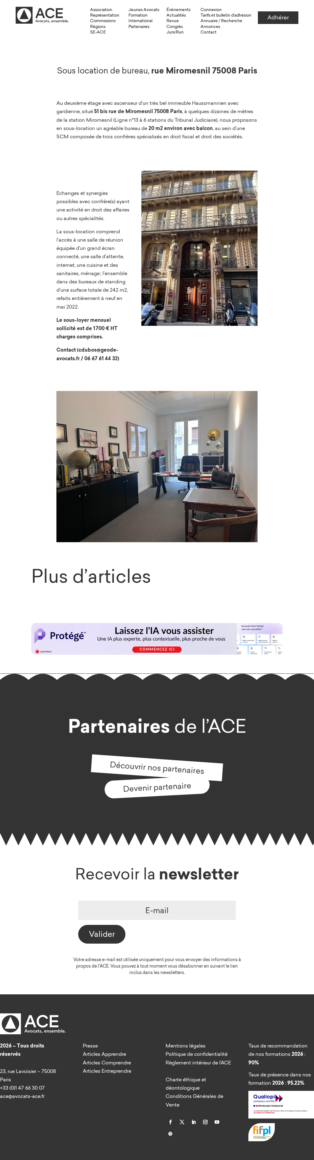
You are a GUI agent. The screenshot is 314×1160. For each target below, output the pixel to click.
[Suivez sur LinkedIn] (193, 1122)
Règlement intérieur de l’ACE (198, 1062)
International (140, 20)
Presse (90, 1045)
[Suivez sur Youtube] (216, 1122)
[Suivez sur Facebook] (170, 1122)
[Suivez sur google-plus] (170, 1133)
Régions (97, 26)
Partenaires (138, 26)
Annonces (210, 26)
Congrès (175, 26)
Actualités (176, 15)
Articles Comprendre (107, 1062)
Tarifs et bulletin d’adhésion (226, 15)
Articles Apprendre (104, 1054)
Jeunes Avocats (143, 9)
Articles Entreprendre (107, 1070)
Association (101, 9)
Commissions (103, 20)
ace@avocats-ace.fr (22, 1096)
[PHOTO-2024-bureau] (156, 540)
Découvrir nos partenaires (157, 767)
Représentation (104, 15)
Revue (173, 20)
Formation (137, 15)
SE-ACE (98, 32)
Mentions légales (185, 1045)
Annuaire (209, 20)
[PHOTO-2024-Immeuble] (199, 324)
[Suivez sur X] (181, 1122)
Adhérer (278, 17)
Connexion (211, 9)
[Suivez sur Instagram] (205, 1122)
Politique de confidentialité (197, 1054)
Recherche (231, 20)
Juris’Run (175, 32)
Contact (208, 32)
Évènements (178, 9)
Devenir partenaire (157, 786)
